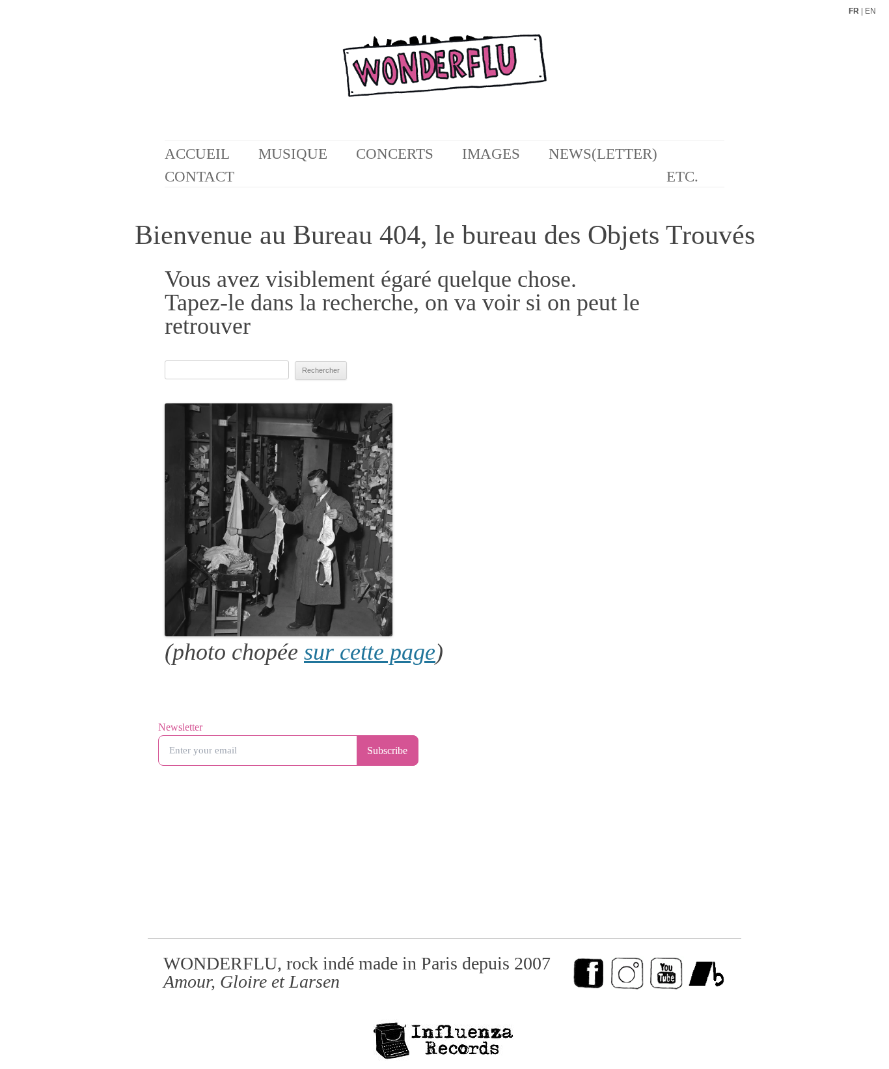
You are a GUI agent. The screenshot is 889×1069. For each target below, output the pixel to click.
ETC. (682, 177)
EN (870, 11)
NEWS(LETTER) (603, 154)
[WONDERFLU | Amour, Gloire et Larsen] (444, 78)
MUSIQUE (292, 154)
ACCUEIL (197, 154)
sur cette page (369, 652)
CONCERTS (394, 154)
